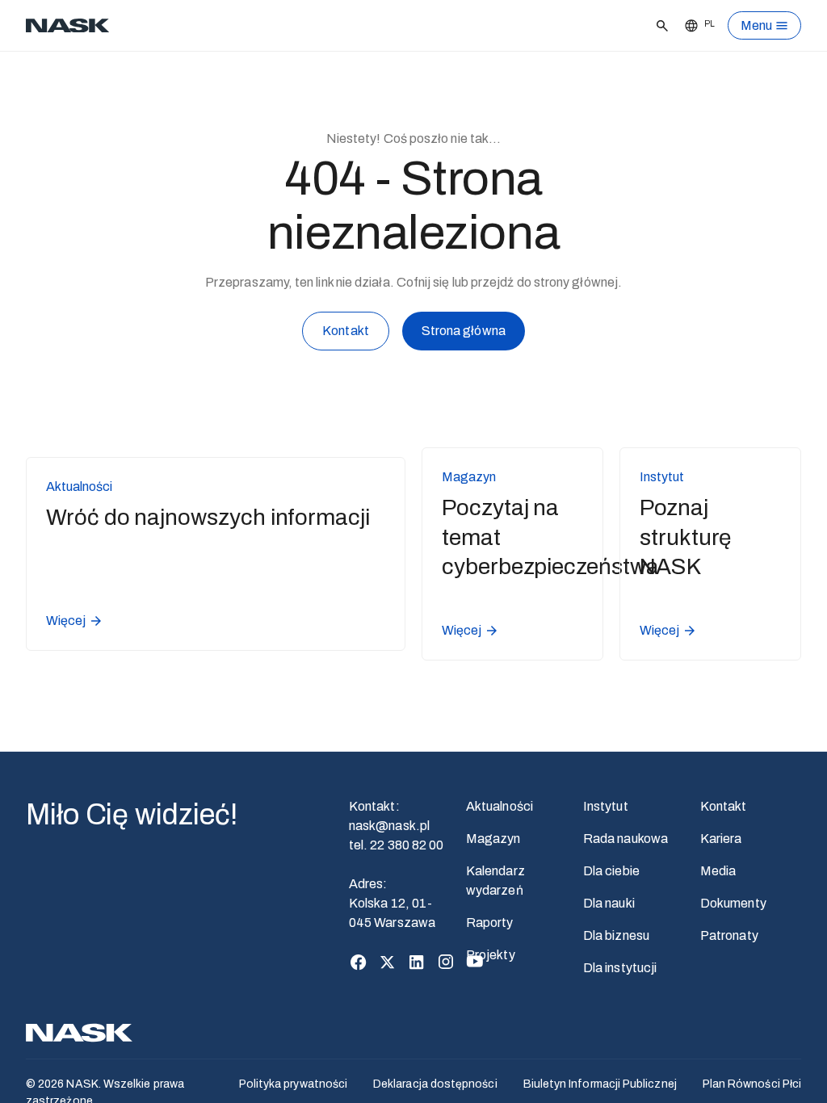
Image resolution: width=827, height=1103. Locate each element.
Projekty (490, 955)
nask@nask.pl (389, 825)
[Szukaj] (658, 26)
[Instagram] (445, 961)
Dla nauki (609, 903)
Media (718, 871)
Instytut (605, 806)
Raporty (490, 922)
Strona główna (464, 331)
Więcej (66, 620)
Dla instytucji (620, 968)
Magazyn (493, 838)
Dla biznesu (616, 935)
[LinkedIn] (416, 961)
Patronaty (729, 935)
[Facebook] (358, 961)
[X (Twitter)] (387, 961)
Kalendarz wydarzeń (495, 880)
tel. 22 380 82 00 (396, 845)
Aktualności (499, 806)
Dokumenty (733, 903)
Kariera (721, 838)
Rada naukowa (625, 838)
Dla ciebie (611, 871)
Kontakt (345, 331)
